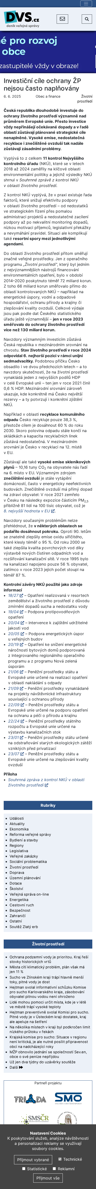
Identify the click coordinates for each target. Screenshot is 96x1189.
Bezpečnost (20, 910)
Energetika (19, 900)
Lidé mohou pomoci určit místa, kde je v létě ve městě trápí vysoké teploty (48, 1004)
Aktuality (17, 824)
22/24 (13, 721)
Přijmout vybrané (33, 1159)
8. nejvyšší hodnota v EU (27, 510)
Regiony (17, 845)
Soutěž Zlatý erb (24, 927)
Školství (16, 889)
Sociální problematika (28, 861)
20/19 (13, 644)
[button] (62, 19)
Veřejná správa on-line (29, 894)
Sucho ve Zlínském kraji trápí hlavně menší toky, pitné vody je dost (47, 979)
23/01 (13, 737)
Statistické (36, 1168)
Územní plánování (25, 878)
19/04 (13, 611)
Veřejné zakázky (24, 856)
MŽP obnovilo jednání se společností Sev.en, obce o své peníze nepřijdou (48, 1054)
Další (14, 1067)
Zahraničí (18, 916)
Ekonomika (19, 829)
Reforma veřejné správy (30, 834)
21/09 (13, 688)
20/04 (13, 622)
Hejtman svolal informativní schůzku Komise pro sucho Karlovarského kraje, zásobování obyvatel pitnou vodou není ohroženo (48, 992)
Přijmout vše (48, 1178)
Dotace (16, 883)
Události (17, 818)
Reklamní (65, 1168)
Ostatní (16, 921)
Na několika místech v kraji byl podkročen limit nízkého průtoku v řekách (50, 1029)
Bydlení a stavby (24, 840)
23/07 (13, 753)
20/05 (13, 633)
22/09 (13, 704)
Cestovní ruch (22, 905)
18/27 (13, 595)
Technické (72, 1159)
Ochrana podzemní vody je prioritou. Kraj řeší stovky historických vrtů (49, 959)
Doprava (17, 872)
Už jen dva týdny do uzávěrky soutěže (43, 1062)
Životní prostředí (24, 867)
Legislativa (19, 851)
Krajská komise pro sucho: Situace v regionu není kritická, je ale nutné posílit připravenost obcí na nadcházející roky (49, 1042)
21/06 (13, 671)
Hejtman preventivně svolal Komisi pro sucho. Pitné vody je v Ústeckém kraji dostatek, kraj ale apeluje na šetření (49, 1017)
